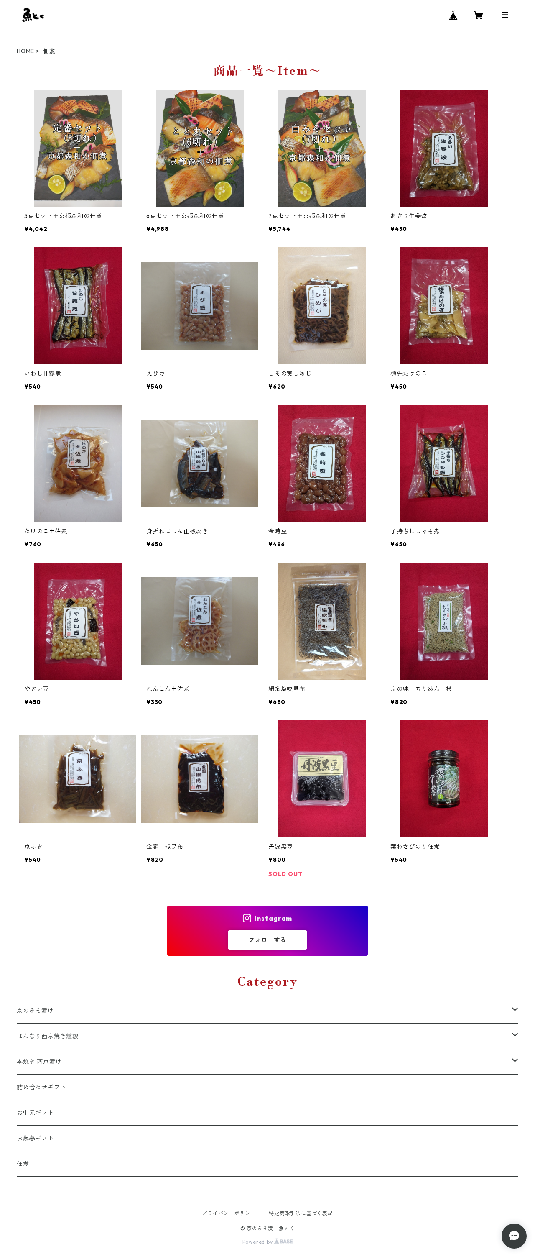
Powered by (258, 1242)
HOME (25, 51)
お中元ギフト (35, 1112)
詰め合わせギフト (41, 1087)
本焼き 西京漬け (39, 1061)
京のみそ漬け (35, 1010)
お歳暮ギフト (35, 1138)
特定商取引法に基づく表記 (301, 1213)
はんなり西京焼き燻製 (48, 1036)
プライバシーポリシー (228, 1213)
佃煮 (23, 1163)
